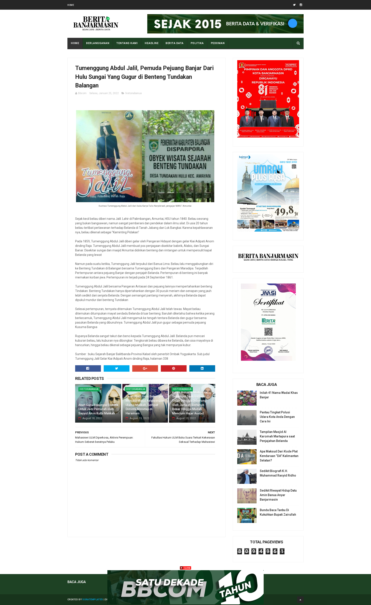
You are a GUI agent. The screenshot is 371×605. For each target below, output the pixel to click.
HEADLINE (151, 43)
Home (70, 5)
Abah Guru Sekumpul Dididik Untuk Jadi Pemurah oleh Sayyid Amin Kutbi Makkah (98, 409)
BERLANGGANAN (97, 43)
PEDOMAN (218, 43)
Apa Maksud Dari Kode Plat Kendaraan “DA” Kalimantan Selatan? (279, 456)
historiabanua (133, 93)
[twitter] (294, 5)
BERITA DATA (175, 43)
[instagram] (301, 5)
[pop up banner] (185, 603)
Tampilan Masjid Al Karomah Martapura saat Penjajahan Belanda (277, 436)
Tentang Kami (127, 43)
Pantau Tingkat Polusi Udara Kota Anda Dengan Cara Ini (277, 417)
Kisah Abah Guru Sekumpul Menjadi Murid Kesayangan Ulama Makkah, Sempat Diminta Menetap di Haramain (145, 405)
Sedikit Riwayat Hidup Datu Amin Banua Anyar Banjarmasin (278, 495)
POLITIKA (197, 43)
